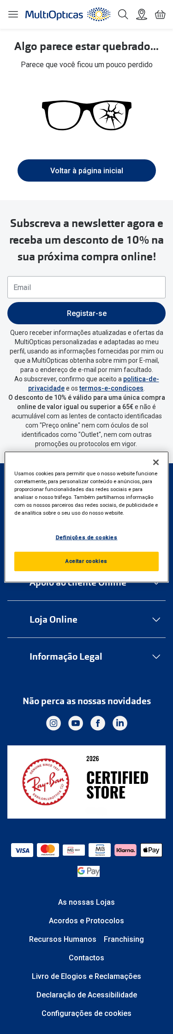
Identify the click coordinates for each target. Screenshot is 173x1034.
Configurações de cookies (86, 1013)
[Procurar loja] (141, 14)
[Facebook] (97, 723)
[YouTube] (75, 723)
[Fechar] (156, 462)
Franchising (124, 939)
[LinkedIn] (120, 723)
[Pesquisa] (123, 14)
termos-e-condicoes (111, 388)
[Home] (67, 14)
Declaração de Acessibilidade (86, 994)
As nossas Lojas (86, 902)
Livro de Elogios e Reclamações (86, 976)
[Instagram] (53, 723)
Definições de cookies (87, 537)
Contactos (86, 957)
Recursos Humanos (62, 939)
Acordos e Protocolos (86, 920)
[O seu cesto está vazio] (160, 14)
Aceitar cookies (86, 561)
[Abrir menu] (12, 14)
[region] (86, 517)
